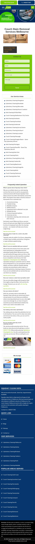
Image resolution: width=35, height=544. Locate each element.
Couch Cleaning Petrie (12, 155)
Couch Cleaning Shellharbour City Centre (17, 115)
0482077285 (27, 2)
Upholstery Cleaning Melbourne (12, 442)
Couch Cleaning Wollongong (11, 488)
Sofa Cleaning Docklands (13, 118)
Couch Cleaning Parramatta (11, 484)
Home (5, 419)
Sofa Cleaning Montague (13, 144)
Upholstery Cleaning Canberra (11, 456)
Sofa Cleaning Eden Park (12, 152)
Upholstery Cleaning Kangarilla (14, 167)
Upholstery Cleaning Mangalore (15, 100)
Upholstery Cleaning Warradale (14, 106)
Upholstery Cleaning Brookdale (14, 103)
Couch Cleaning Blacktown (10, 516)
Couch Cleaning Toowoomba (11, 493)
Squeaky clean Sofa (6, 397)
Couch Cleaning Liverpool (10, 497)
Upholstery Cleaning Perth (10, 460)
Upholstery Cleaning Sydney (11, 447)
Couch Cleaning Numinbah (13, 121)
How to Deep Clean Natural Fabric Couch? (9, 49)
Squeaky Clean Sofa (14, 539)
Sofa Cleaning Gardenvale (13, 124)
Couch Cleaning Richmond (10, 511)
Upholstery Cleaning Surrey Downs (15, 127)
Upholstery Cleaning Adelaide (11, 465)
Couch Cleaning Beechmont (13, 164)
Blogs (4, 423)
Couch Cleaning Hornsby (10, 507)
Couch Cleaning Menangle (13, 136)
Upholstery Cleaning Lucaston (14, 133)
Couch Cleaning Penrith (10, 502)
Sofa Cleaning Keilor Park (13, 176)
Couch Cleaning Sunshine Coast (12, 479)
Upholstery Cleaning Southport (14, 130)
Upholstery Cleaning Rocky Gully (15, 158)
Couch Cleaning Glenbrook (13, 173)
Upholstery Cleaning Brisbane (11, 451)
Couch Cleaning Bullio (12, 170)
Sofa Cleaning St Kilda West (13, 112)
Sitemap (5, 428)
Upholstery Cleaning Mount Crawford (16, 109)
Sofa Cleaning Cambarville (13, 161)
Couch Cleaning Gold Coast (11, 474)
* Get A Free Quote (9, 2)
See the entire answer (9, 231)
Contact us (6, 433)
